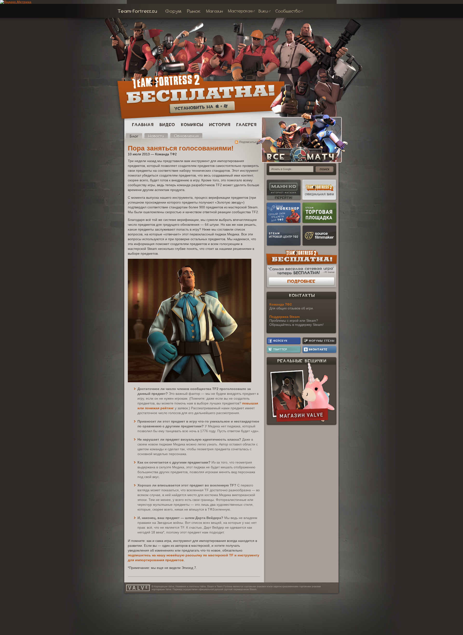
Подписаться (248, 142)
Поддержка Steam (284, 317)
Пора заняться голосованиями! (180, 148)
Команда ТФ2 (280, 304)
